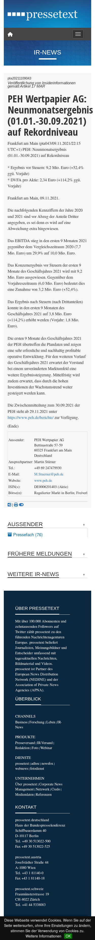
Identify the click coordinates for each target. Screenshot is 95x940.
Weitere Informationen (43, 935)
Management (24, 789)
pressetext (22, 763)
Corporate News (50, 784)
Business (21, 722)
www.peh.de (43, 480)
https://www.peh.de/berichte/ (30, 417)
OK (68, 935)
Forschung (36, 722)
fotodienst (37, 768)
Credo (55, 789)
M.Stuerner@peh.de (48, 474)
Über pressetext (26, 784)
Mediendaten (24, 794)
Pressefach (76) (27, 534)
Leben (50, 722)
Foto (35, 747)
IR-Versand (45, 742)
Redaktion (22, 747)
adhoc (35, 763)
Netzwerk (42, 789)
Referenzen (44, 794)
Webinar (46, 747)
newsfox (47, 763)
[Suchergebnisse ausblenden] (21, 504)
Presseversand (25, 742)
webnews (21, 768)
